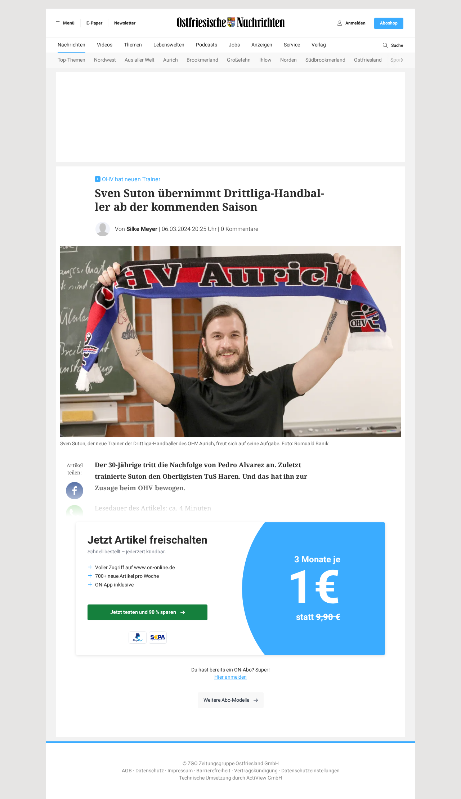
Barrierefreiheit (213, 771)
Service (292, 45)
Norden (288, 60)
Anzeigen (261, 45)
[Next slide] (394, 60)
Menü (68, 23)
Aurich (170, 60)
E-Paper (94, 23)
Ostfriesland (368, 60)
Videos (104, 45)
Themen (133, 45)
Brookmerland (202, 60)
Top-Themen (71, 60)
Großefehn (239, 60)
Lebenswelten (168, 45)
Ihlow (265, 60)
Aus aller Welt (140, 60)
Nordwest (105, 60)
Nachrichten (71, 45)
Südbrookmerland (325, 60)
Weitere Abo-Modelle (226, 700)
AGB (127, 771)
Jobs (234, 45)
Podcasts (206, 45)
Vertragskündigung (256, 771)
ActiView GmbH (264, 778)
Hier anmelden (230, 677)
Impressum (180, 771)
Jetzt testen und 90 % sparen (143, 612)
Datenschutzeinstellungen (310, 771)
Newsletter (124, 23)
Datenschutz (149, 771)
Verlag (319, 45)
